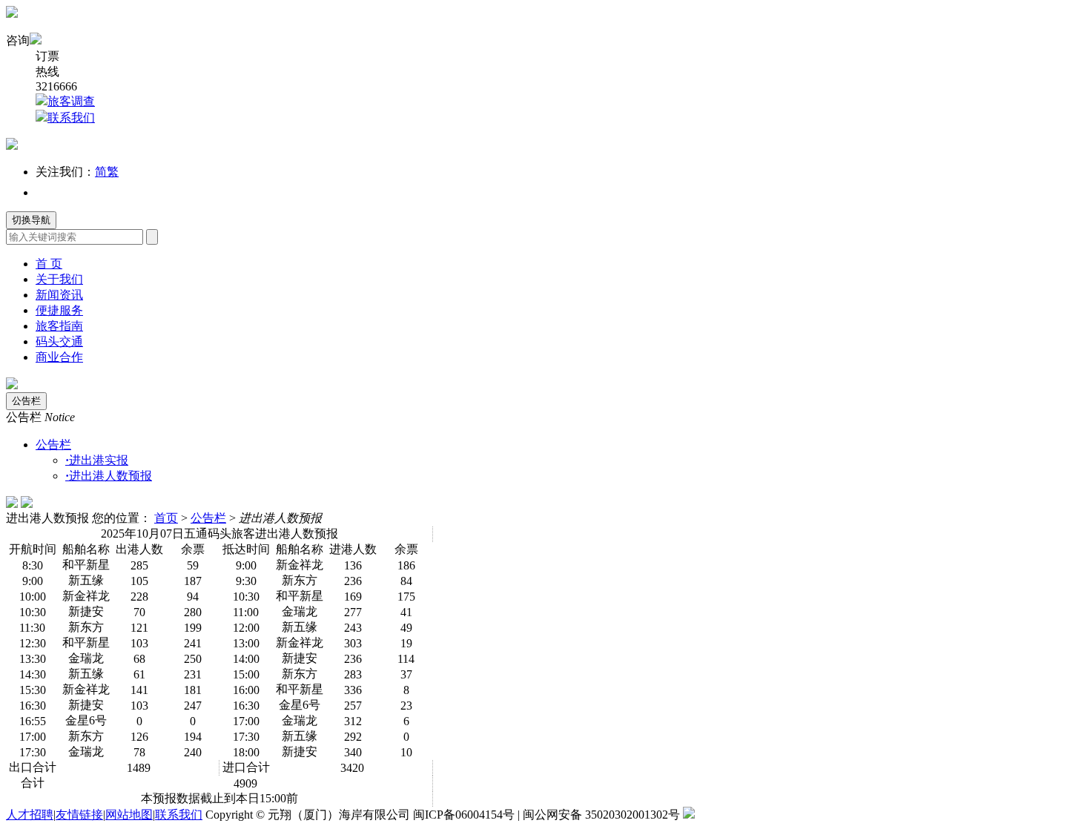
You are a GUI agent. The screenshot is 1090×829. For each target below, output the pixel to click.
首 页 (49, 263)
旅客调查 (71, 101)
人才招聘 (29, 814)
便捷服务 (59, 310)
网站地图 (129, 814)
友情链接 (79, 814)
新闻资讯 (59, 294)
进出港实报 (96, 460)
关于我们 (59, 279)
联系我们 (71, 117)
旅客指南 (59, 326)
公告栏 (26, 400)
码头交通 (59, 341)
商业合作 (59, 357)
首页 (166, 518)
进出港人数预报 (108, 475)
